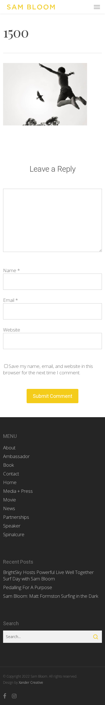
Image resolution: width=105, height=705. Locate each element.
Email (10, 300)
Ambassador (16, 456)
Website (11, 329)
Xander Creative (31, 682)
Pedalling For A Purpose (27, 587)
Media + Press (18, 491)
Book (8, 465)
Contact (11, 473)
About (9, 447)
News (9, 508)
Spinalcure (13, 534)
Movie (9, 499)
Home (10, 482)
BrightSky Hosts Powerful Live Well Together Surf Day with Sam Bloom (48, 575)
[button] (97, 7)
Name (11, 270)
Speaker (11, 525)
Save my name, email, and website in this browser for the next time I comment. (48, 369)
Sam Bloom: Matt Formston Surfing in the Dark (50, 596)
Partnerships (16, 517)
